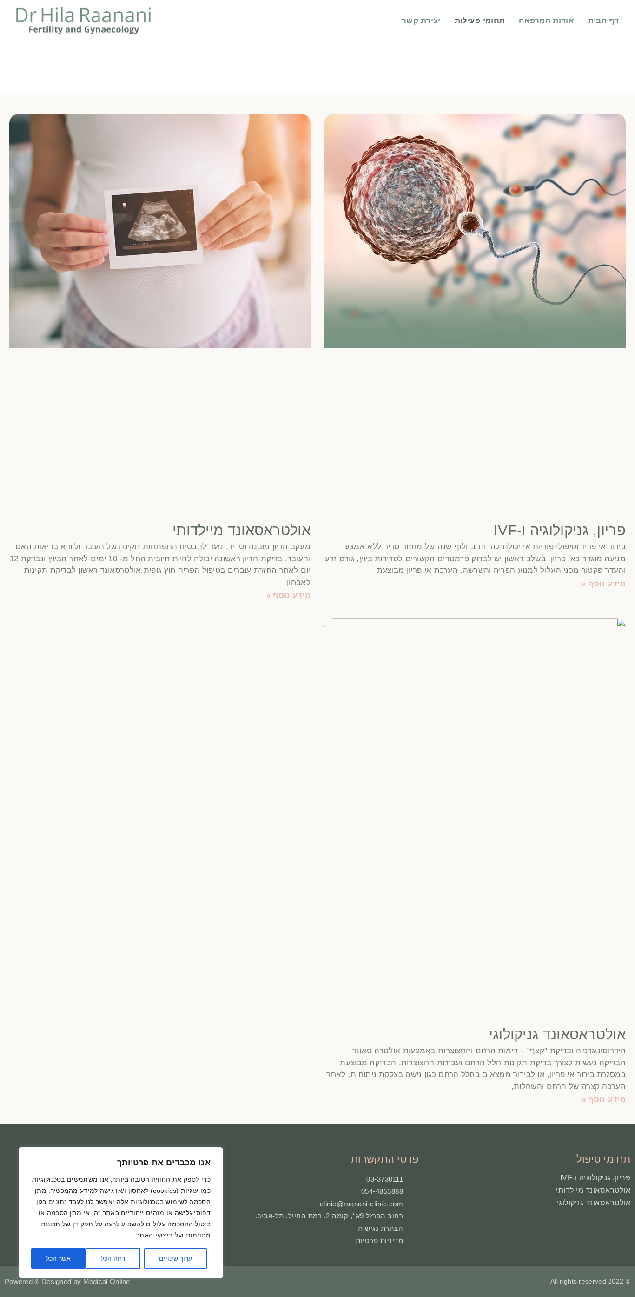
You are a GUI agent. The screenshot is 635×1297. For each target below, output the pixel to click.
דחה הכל (113, 1258)
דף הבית (603, 20)
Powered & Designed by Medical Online (67, 1281)
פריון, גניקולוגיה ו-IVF (560, 530)
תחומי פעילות (480, 20)
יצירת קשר (421, 20)
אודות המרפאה (546, 20)
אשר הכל (58, 1258)
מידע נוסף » (604, 583)
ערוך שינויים (175, 1258)
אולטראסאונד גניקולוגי (557, 1034)
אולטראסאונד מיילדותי (241, 530)
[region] (121, 1212)
